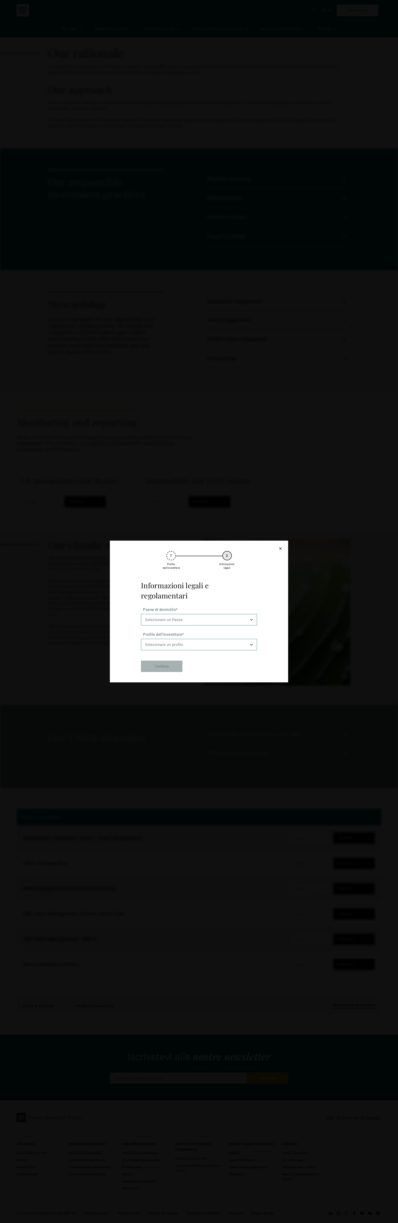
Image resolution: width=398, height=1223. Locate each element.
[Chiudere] (280, 548)
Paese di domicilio (159, 609)
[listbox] (199, 619)
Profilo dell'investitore (162, 634)
